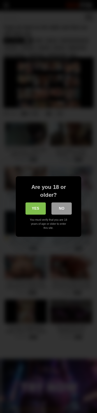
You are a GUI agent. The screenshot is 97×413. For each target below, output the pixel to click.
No (61, 208)
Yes (35, 208)
